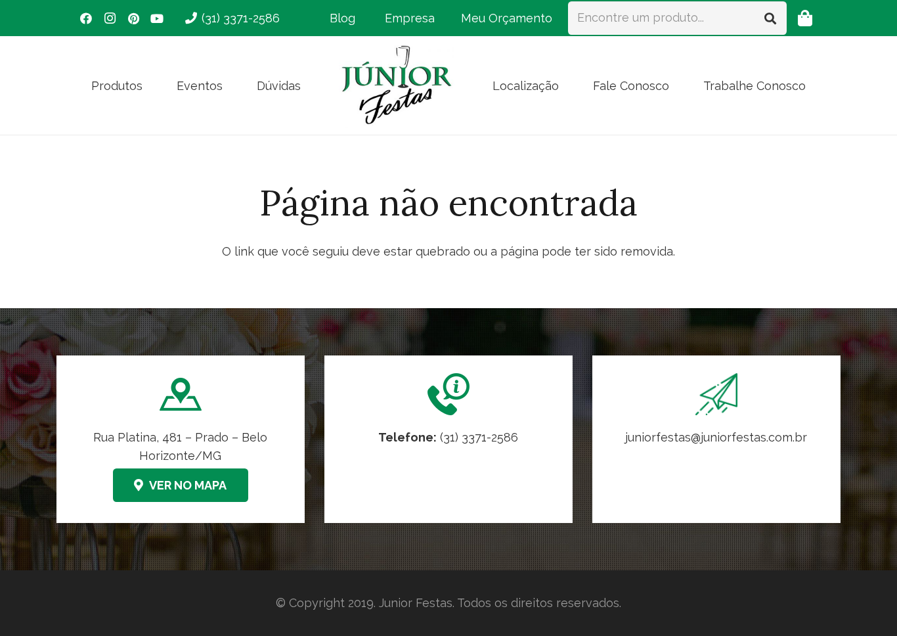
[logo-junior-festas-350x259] (396, 85)
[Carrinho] (805, 18)
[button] (153, 85)
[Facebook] (86, 18)
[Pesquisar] (770, 17)
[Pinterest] (133, 18)
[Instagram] (109, 18)
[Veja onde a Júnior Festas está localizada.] (181, 439)
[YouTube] (157, 18)
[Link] (716, 439)
